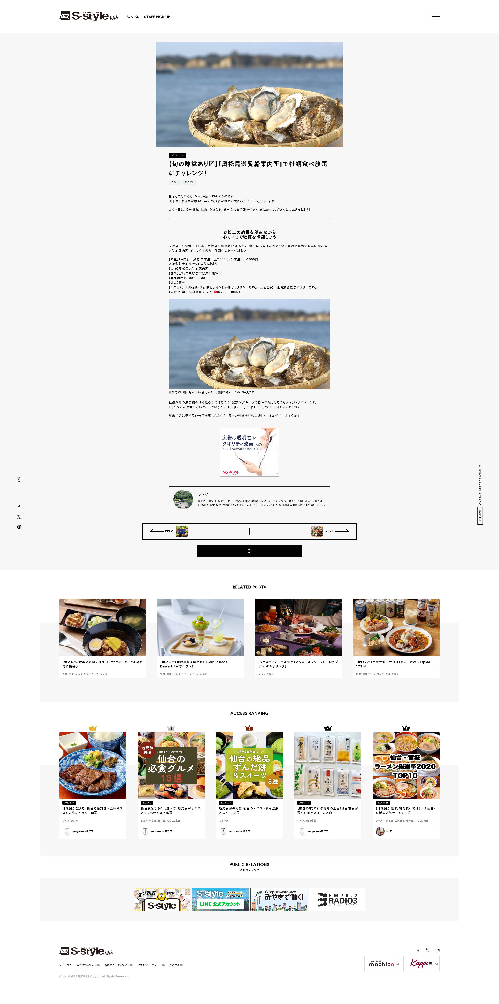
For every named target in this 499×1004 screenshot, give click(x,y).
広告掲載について (86, 965)
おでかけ (190, 182)
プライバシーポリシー (149, 965)
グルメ (175, 182)
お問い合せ (65, 965)
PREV (169, 531)
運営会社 (174, 965)
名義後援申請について (117, 965)
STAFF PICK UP (157, 17)
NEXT (329, 531)
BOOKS (133, 17)
